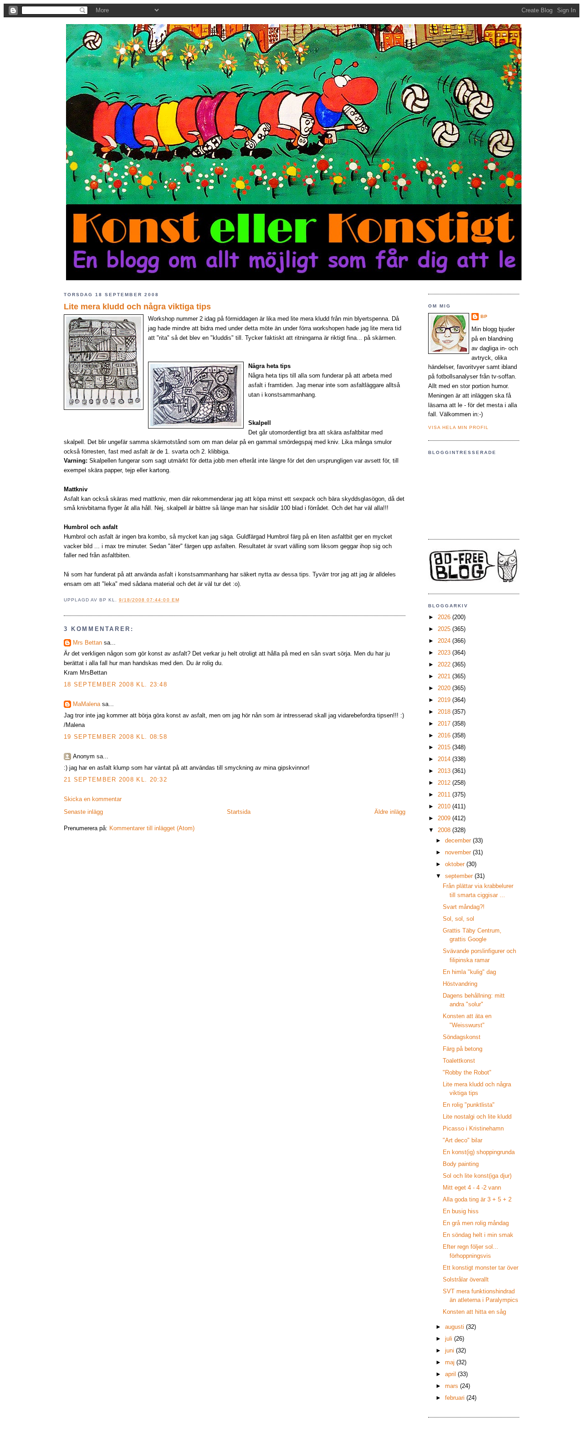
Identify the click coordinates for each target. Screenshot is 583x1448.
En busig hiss (461, 1211)
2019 (445, 699)
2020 (445, 688)
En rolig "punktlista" (469, 1104)
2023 (445, 652)
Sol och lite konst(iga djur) (477, 1175)
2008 (445, 830)
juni (450, 1350)
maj (450, 1362)
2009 (445, 818)
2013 (445, 770)
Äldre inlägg (389, 811)
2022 (445, 664)
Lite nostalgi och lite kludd (477, 1116)
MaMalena (86, 704)
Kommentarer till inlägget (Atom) (151, 828)
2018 (445, 711)
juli (449, 1338)
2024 (445, 640)
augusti (455, 1326)
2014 (445, 759)
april (451, 1374)
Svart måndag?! (464, 906)
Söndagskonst (462, 1037)
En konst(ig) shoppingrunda (479, 1152)
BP (484, 316)
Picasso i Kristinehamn (473, 1128)
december (459, 840)
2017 (445, 723)
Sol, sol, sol (458, 918)
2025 (445, 629)
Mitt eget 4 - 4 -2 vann (472, 1187)
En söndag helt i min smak (478, 1234)
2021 (445, 676)
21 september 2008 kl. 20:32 (115, 779)
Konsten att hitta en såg (474, 1311)
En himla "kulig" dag (469, 972)
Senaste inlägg (83, 811)
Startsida (239, 811)
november (459, 852)
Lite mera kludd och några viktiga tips (137, 306)
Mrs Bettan (87, 642)
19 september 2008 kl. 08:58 (115, 736)
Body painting (461, 1163)
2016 (445, 735)
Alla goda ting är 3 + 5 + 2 (477, 1199)
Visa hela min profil (458, 427)
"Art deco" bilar (462, 1140)
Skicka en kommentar (93, 799)
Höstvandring (460, 983)
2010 (445, 806)
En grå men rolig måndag (476, 1223)
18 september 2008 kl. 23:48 (115, 684)
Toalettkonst (459, 1060)
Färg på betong (462, 1048)
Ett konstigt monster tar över (480, 1267)
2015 (445, 747)
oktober (455, 864)
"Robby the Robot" (467, 1072)
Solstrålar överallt (466, 1279)
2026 (445, 617)
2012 (445, 782)
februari (455, 1397)
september (460, 876)
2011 (445, 794)
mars (452, 1385)
